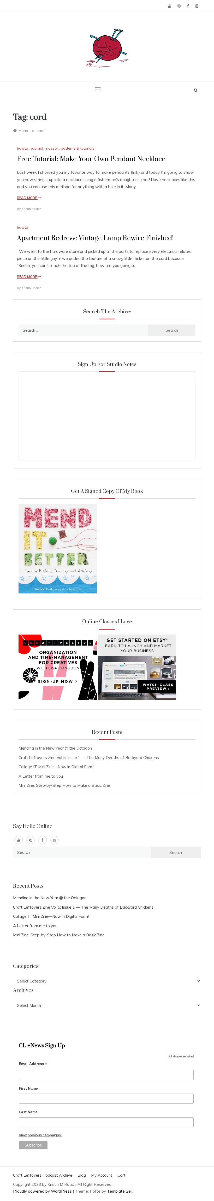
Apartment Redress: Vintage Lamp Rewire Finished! (95, 238)
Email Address (33, 1064)
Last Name (28, 1112)
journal (37, 148)
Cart (121, 1175)
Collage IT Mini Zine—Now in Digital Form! (56, 766)
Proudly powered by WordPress (43, 1191)
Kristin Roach (31, 209)
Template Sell (119, 1191)
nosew (52, 148)
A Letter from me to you (41, 776)
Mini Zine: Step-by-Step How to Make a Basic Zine (64, 785)
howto (22, 148)
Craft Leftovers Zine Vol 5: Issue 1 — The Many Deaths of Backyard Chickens (89, 757)
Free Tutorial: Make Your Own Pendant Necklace (91, 159)
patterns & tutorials (77, 148)
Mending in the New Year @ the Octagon (55, 748)
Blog (82, 1175)
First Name (28, 1088)
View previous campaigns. (40, 1135)
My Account (101, 1175)
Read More (27, 198)
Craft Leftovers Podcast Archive (42, 1175)
